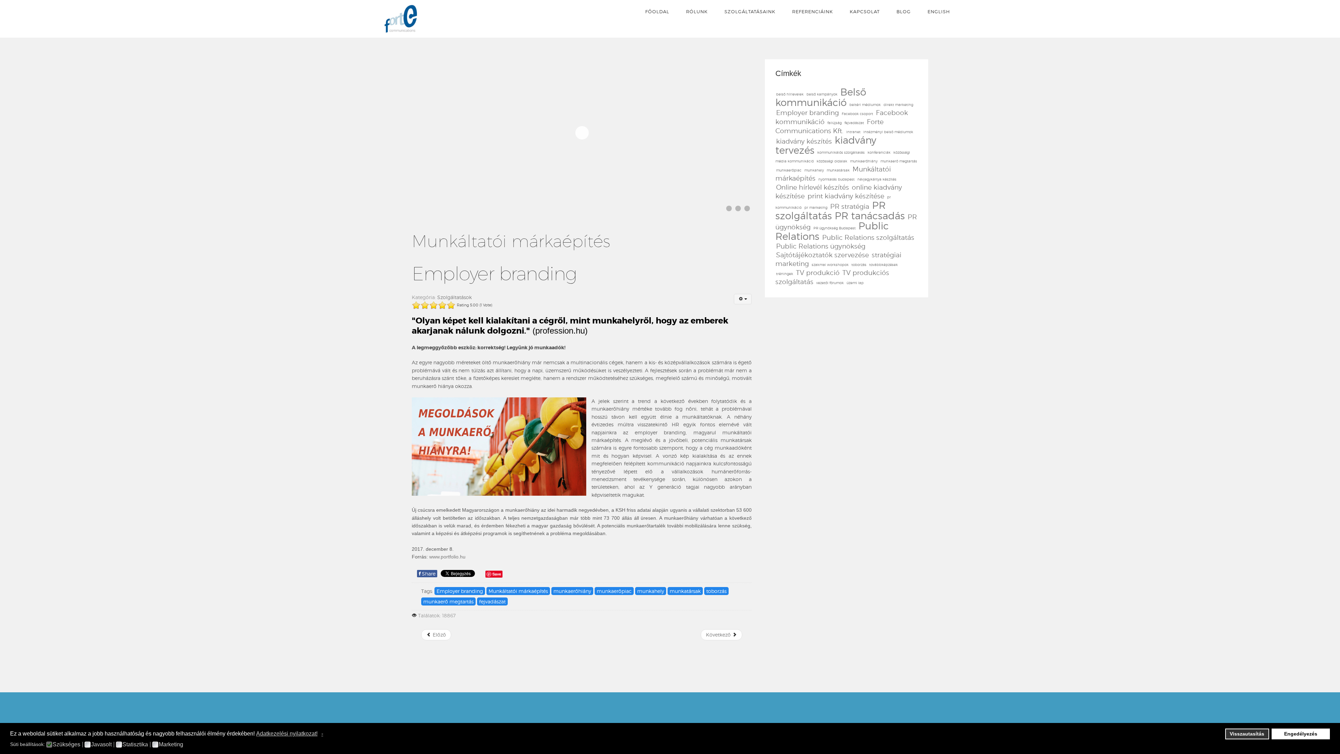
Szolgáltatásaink (749, 11)
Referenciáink (812, 11)
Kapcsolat (865, 11)
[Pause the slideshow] (730, 132)
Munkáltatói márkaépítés (518, 591)
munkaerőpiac (614, 591)
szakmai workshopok (830, 264)
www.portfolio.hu (447, 556)
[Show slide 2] (738, 208)
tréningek (784, 274)
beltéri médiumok (865, 104)
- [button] (322, 734)
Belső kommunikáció (820, 97)
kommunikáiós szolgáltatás (841, 152)
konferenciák (879, 152)
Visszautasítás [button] (1247, 734)
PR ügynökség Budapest (834, 228)
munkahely (650, 591)
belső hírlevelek (790, 94)
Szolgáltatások (454, 297)
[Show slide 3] (747, 208)
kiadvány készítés (804, 141)
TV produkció (818, 273)
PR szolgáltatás (830, 210)
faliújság (834, 123)
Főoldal (657, 11)
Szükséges (66, 744)
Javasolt (101, 744)
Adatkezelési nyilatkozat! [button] (287, 734)
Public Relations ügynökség (820, 246)
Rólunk (697, 11)
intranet (853, 132)
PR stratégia (849, 207)
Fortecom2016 (401, 19)
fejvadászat (492, 601)
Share (427, 574)
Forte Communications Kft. (829, 126)
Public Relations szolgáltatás (868, 238)
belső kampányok (822, 94)
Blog (903, 11)
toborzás (716, 591)
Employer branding (460, 591)
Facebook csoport (857, 114)
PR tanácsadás (870, 216)
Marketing (171, 744)
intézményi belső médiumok (888, 132)
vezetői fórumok (830, 283)
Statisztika (135, 744)
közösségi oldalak (832, 161)
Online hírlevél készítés (812, 187)
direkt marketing (898, 104)
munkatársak (685, 591)
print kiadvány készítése (845, 196)
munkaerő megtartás (448, 601)
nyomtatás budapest (836, 179)
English (939, 11)
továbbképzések (883, 264)
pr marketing (815, 207)
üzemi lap (855, 283)
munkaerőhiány (572, 591)
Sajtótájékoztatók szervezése (822, 255)
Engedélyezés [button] (1300, 734)
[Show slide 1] (729, 208)
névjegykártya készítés (876, 179)
